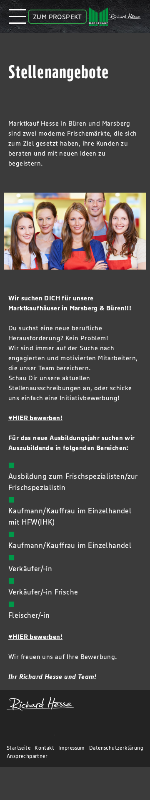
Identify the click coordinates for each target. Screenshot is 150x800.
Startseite (18, 748)
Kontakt (44, 748)
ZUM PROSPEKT (57, 16)
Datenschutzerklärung (116, 748)
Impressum (71, 748)
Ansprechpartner (27, 756)
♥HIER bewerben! (35, 418)
